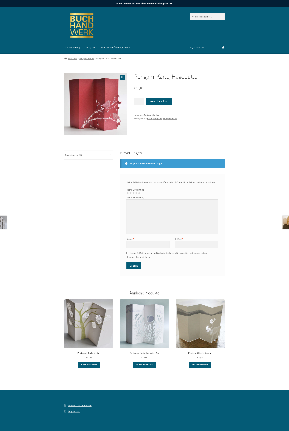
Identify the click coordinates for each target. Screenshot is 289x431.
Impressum (74, 411)
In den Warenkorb (159, 101)
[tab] (88, 155)
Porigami (90, 47)
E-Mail (179, 238)
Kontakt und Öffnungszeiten (115, 47)
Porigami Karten (86, 58)
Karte (149, 118)
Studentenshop (72, 47)
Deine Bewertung (136, 189)
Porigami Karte (170, 118)
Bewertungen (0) (73, 154)
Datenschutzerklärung (80, 405)
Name (130, 238)
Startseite (72, 58)
